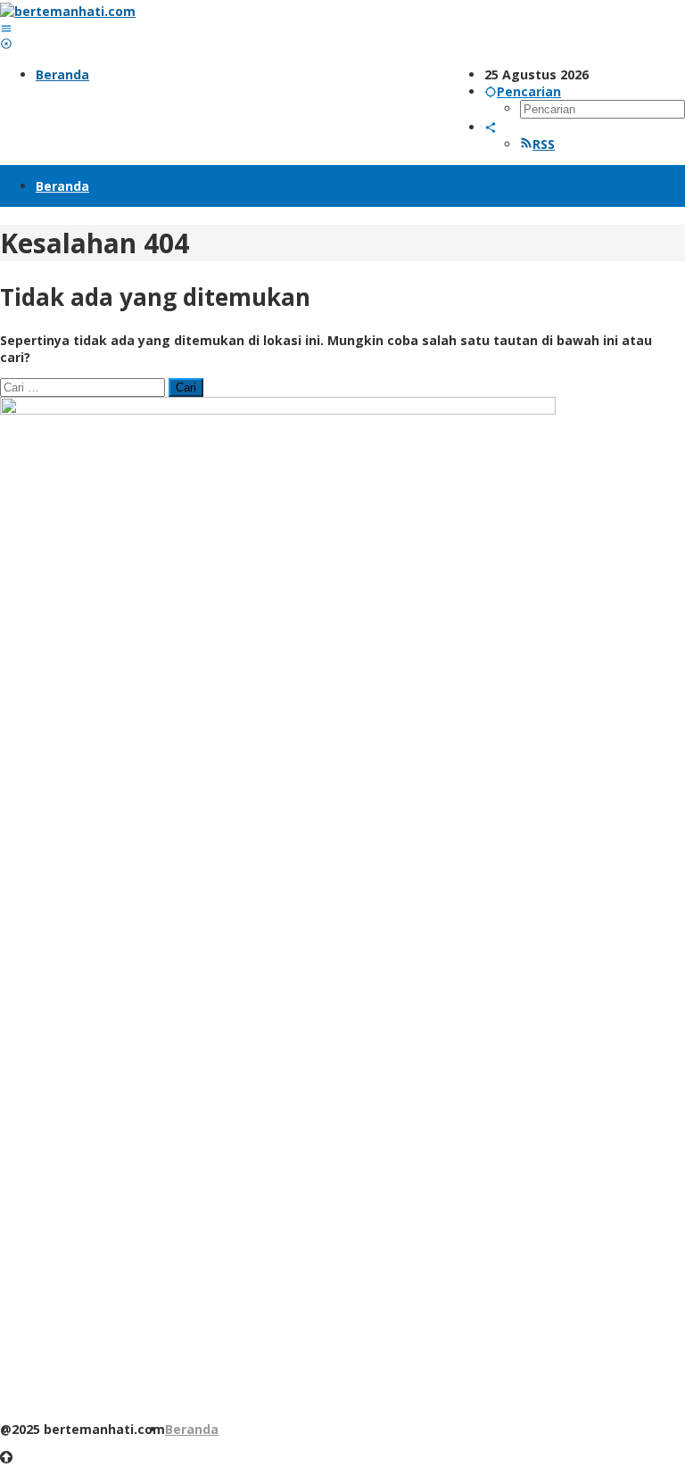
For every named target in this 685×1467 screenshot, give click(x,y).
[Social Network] (490, 127)
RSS (543, 144)
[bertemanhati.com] (68, 11)
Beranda (192, 1429)
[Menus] (6, 28)
